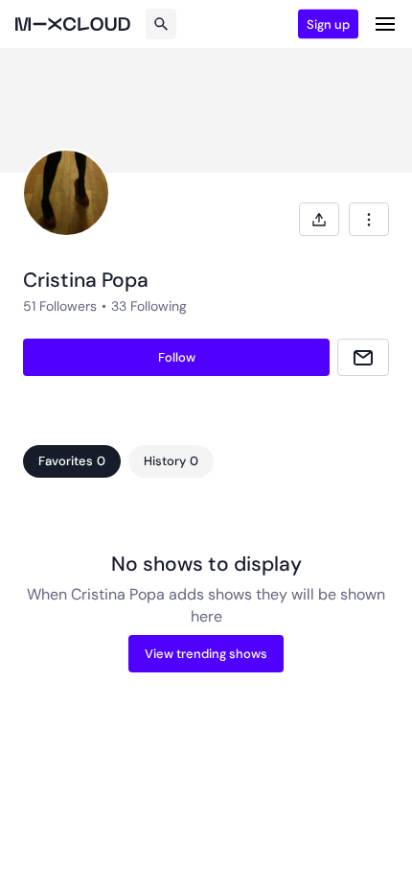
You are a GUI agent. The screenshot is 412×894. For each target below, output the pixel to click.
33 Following (149, 306)
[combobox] (369, 219)
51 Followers (60, 306)
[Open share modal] (319, 219)
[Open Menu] (385, 23)
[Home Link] (72, 24)
